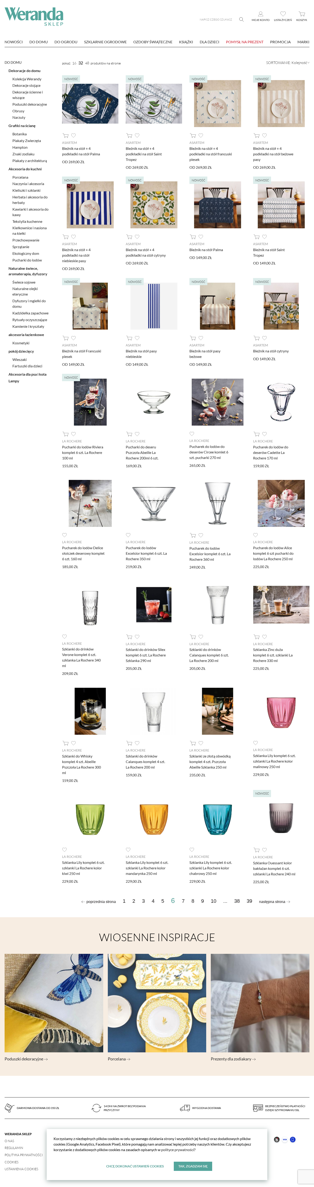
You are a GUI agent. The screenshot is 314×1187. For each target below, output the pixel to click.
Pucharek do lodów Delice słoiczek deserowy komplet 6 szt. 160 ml (83, 553)
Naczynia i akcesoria (28, 183)
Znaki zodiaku (23, 154)
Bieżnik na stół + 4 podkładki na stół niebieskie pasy (76, 255)
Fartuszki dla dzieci (27, 366)
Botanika (19, 134)
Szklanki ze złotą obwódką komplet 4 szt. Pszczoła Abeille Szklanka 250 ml (210, 761)
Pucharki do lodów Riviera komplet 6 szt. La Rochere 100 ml (82, 452)
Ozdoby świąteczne (152, 42)
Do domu (38, 42)
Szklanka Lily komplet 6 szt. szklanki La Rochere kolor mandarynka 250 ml (147, 868)
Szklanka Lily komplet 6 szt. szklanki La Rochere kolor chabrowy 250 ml (210, 868)
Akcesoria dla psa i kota (27, 374)
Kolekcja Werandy (26, 79)
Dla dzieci (209, 42)
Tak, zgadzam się (193, 1166)
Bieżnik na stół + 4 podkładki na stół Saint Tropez (144, 154)
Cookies (11, 1162)
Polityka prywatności (24, 1155)
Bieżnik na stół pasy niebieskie (141, 354)
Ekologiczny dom (25, 253)
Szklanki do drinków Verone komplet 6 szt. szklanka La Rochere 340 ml (81, 657)
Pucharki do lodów (27, 260)
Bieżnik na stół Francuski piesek (81, 354)
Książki (186, 42)
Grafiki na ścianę (22, 125)
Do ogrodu (65, 42)
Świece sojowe (23, 282)
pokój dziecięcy (21, 351)
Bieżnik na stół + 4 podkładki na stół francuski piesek (210, 154)
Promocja (280, 42)
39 (249, 901)
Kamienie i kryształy (28, 326)
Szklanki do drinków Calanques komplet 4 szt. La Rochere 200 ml (145, 761)
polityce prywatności (177, 1149)
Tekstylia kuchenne (27, 221)
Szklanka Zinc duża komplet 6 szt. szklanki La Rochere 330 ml (273, 655)
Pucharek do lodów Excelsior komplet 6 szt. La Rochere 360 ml (210, 553)
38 (237, 901)
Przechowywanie (25, 240)
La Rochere (72, 441)
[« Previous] (98, 902)
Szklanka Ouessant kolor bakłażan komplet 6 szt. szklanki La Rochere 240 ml (274, 868)
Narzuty (18, 117)
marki (303, 42)
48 (87, 63)
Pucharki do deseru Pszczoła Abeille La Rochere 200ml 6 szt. (142, 452)
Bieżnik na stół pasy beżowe (204, 354)
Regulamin (14, 1148)
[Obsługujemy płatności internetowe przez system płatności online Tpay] (268, 1145)
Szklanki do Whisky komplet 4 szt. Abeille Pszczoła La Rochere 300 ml (81, 764)
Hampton (20, 147)
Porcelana (20, 177)
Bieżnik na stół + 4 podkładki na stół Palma (81, 151)
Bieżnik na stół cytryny (271, 351)
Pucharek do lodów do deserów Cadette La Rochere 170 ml (270, 452)
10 (213, 901)
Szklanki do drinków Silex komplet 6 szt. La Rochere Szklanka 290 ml (146, 655)
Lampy (14, 381)
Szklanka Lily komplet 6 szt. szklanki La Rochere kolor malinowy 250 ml (274, 761)
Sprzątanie (20, 246)
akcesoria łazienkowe (26, 334)
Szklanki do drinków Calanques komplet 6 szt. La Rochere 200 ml (209, 655)
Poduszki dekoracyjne (29, 104)
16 (74, 63)
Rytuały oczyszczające (29, 319)
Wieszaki (19, 359)
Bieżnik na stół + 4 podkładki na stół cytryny (146, 252)
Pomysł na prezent (244, 42)
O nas (9, 1141)
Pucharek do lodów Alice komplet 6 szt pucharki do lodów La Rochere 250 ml (273, 553)
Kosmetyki (20, 343)
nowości (14, 42)
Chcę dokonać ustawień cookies (135, 1166)
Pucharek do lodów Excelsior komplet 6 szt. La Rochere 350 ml (146, 553)
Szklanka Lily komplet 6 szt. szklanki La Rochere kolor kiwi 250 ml (83, 868)
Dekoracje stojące (26, 85)
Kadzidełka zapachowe (30, 313)
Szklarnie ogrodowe (105, 42)
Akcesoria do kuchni (25, 169)
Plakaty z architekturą (29, 160)
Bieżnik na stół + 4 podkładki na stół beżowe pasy (273, 154)
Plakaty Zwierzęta (26, 140)
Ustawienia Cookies (21, 1169)
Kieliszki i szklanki (26, 190)
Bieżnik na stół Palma (206, 249)
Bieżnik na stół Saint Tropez (269, 252)
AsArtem (69, 143)
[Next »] (274, 902)
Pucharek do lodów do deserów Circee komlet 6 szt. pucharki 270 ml (208, 452)
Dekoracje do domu (24, 70)
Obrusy (18, 111)
